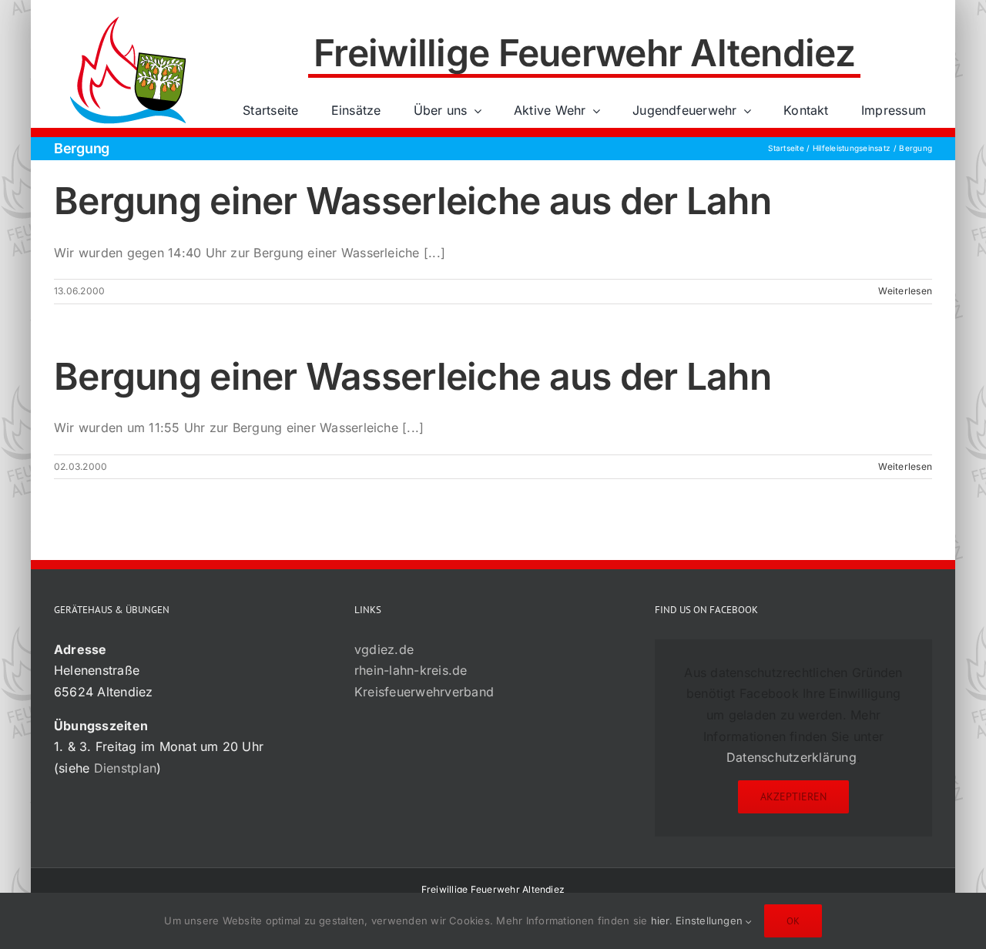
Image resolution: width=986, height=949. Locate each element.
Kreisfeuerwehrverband (424, 691)
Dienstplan (125, 768)
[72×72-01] (128, 18)
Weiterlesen (905, 291)
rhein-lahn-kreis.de (411, 670)
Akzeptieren (793, 796)
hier (660, 920)
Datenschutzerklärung (791, 757)
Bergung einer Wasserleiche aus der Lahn (412, 200)
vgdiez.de (384, 649)
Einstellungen (711, 920)
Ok (793, 920)
